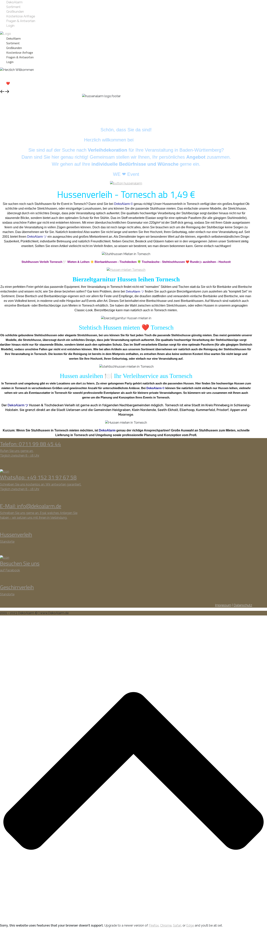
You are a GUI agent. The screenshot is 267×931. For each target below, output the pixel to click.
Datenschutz (243, 605)
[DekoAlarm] (5, 33)
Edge (190, 925)
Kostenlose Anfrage (20, 16)
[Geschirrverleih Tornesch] (126, 269)
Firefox (154, 925)
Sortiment (13, 7)
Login (10, 26)
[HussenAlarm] (126, 183)
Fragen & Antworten (20, 21)
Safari (177, 925)
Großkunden (15, 11)
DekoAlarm (14, 2)
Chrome (166, 925)
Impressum (223, 605)
